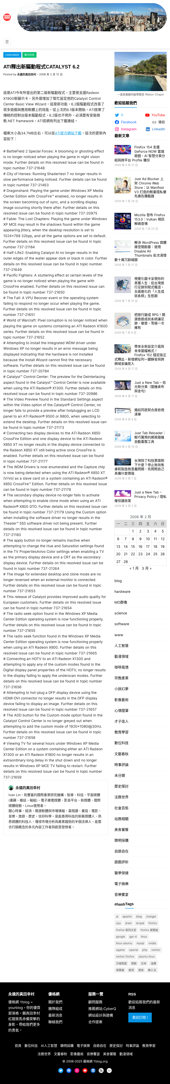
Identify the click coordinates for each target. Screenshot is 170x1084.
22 (133, 554)
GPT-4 (133, 936)
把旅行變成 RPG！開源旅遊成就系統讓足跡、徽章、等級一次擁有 (149, 321)
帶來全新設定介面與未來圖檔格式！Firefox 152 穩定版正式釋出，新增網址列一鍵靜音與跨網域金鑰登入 (140, 355)
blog (118, 581)
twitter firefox (125, 956)
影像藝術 (121, 700)
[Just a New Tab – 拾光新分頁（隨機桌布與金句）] (122, 385)
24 (148, 554)
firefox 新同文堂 (126, 930)
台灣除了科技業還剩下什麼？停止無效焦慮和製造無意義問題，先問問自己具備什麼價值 (139, 466)
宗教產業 (121, 678)
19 (163, 546)
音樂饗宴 (121, 895)
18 (155, 546)
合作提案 (95, 1022)
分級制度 (121, 963)
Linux (144, 936)
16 (140, 546)
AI (117, 916)
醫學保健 (121, 873)
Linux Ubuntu (124, 943)
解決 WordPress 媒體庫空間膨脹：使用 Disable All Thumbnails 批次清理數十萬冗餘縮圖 (140, 251)
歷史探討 (121, 786)
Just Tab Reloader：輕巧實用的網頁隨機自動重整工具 (150, 437)
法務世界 (121, 797)
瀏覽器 (120, 970)
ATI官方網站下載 (68, 133)
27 (118, 562)
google (120, 936)
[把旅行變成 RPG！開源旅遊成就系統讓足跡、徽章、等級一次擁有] (122, 321)
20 (118, 554)
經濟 (131, 970)
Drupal (140, 923)
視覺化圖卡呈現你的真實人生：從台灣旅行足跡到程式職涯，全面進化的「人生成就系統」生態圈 (149, 287)
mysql (140, 943)
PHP (144, 949)
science (120, 613)
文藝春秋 (121, 754)
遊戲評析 (121, 862)
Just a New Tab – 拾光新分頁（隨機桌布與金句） (150, 386)
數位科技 (29, 54)
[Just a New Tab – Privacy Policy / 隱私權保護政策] (122, 494)
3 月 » (147, 568)
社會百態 (121, 808)
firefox (152, 923)
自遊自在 (121, 851)
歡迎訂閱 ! (140, 1017)
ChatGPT (151, 916)
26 (162, 554)
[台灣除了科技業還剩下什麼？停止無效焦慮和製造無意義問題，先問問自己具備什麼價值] (122, 462)
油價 (153, 963)
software (121, 624)
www (118, 635)
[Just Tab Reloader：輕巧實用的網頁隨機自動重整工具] (122, 436)
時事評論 (121, 765)
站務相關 (121, 819)
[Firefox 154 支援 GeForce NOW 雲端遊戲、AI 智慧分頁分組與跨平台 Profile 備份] (122, 150)
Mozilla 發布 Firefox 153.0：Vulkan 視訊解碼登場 (149, 219)
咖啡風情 (121, 667)
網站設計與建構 (100, 1015)
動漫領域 (121, 656)
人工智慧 (121, 646)
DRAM (128, 923)
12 (163, 539)
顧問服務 (95, 1002)
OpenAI (133, 949)
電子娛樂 (121, 884)
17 (148, 546)
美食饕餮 (121, 830)
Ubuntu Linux (146, 956)
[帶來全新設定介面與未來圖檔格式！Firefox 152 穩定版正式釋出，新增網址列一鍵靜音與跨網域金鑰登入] (122, 349)
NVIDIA (152, 943)
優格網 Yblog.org (95, 1061)
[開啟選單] (7, 41)
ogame (120, 949)
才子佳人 (121, 721)
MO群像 (120, 602)
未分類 (119, 775)
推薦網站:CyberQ (102, 1009)
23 (140, 554)
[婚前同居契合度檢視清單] (122, 411)
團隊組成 (55, 1009)
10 (148, 539)
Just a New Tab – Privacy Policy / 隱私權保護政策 (140, 496)
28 (126, 562)
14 (126, 546)
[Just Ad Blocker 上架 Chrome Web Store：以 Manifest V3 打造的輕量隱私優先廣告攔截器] (122, 185)
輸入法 (152, 970)
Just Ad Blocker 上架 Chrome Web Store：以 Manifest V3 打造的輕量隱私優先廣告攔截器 (150, 187)
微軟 (134, 963)
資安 (141, 970)
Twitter (156, 949)
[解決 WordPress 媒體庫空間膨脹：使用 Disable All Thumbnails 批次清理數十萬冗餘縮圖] (122, 247)
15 (133, 546)
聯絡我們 (55, 1022)
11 (155, 539)
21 (126, 554)
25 (155, 554)
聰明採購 (121, 840)
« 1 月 (134, 568)
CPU (118, 923)
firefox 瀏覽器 (149, 930)
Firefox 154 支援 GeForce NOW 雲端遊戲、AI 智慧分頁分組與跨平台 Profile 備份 (139, 153)
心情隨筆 (121, 711)
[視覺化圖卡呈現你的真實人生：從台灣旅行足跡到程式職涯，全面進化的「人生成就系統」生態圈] (122, 285)
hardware (12, 54)
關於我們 (55, 1002)
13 (118, 546)
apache (127, 916)
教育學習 (121, 732)
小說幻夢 (121, 689)
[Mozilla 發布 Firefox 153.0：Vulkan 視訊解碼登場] (122, 221)
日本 (143, 963)
